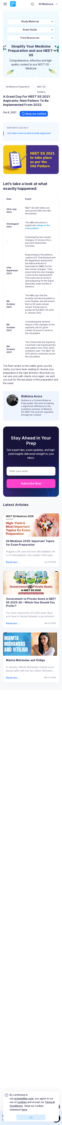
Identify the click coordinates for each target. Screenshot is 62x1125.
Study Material (30, 21)
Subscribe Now (31, 483)
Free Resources (29, 37)
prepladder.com (23, 1098)
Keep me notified (35, 113)
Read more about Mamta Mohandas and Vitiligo (13, 677)
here (24, 1109)
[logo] (13, 4)
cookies (22, 1102)
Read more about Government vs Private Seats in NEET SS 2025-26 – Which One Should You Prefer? (13, 623)
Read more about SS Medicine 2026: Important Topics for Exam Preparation (13, 562)
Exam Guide (30, 29)
